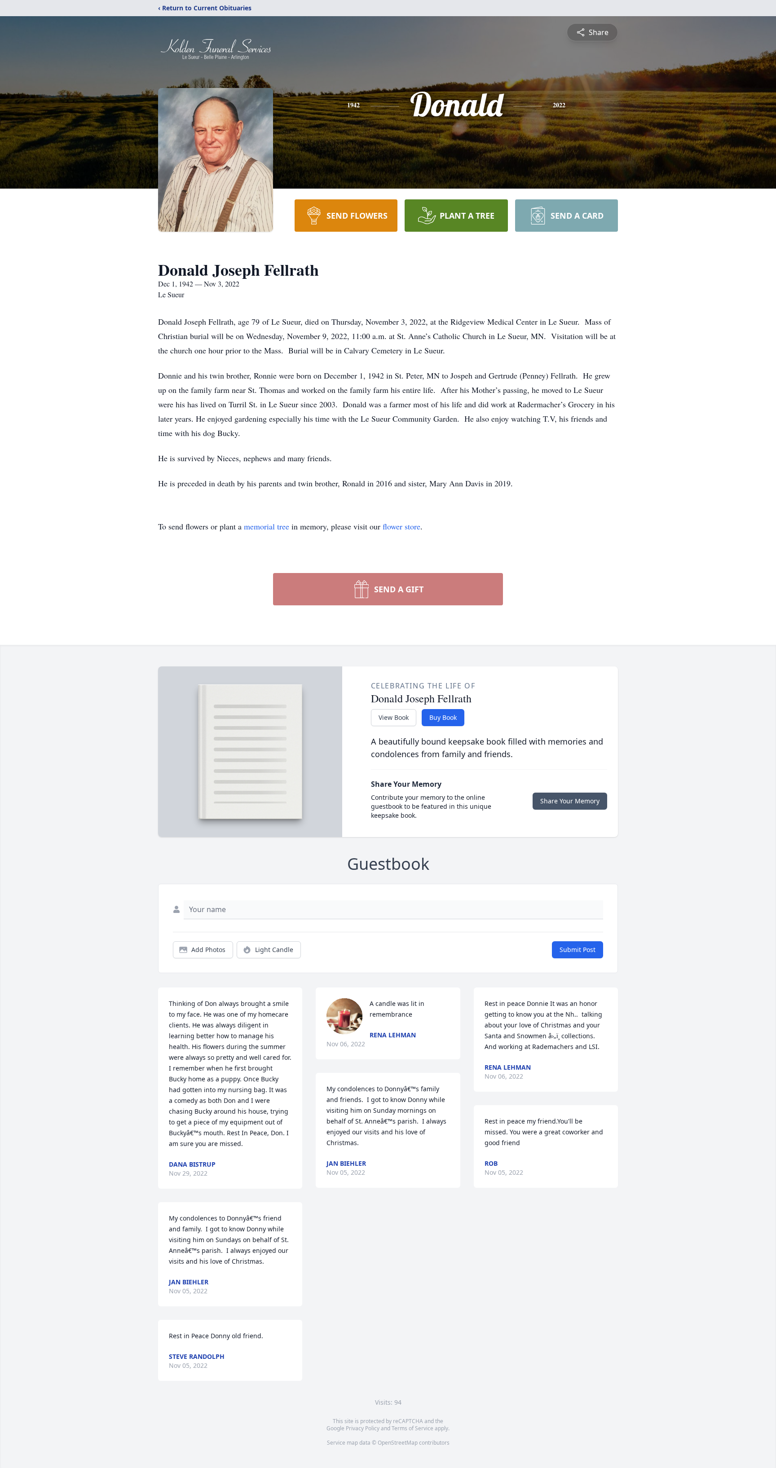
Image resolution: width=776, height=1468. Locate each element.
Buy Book (443, 717)
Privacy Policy (362, 1428)
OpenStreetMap (398, 1442)
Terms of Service (412, 1428)
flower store (401, 526)
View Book (394, 717)
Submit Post (577, 949)
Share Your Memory (570, 801)
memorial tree (266, 526)
